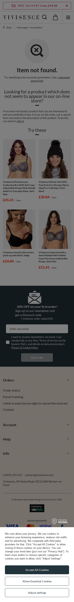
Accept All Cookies (37, 569)
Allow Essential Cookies (37, 581)
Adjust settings (37, 592)
